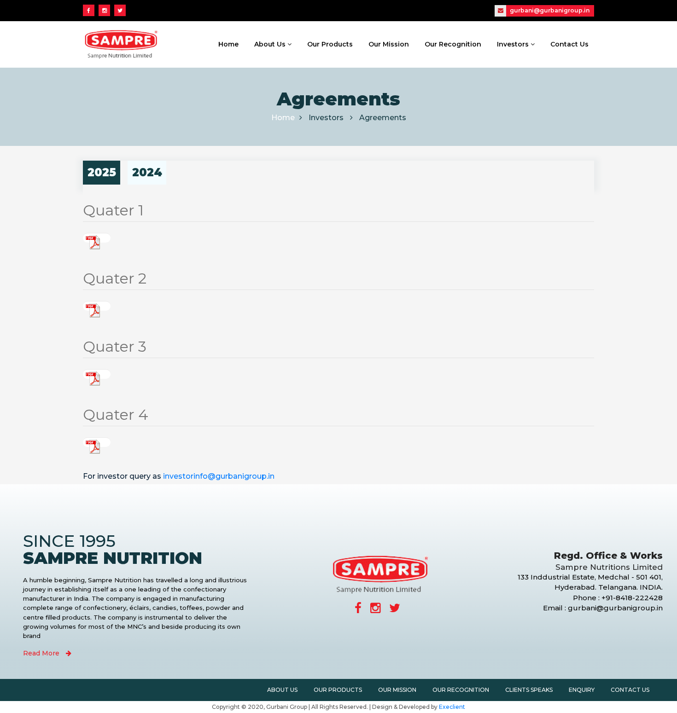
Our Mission (388, 44)
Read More (42, 653)
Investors (514, 44)
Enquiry (582, 689)
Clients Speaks (529, 689)
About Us (270, 44)
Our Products (330, 44)
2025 (102, 172)
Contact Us (569, 44)
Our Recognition (453, 44)
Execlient (452, 706)
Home (228, 44)
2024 (147, 172)
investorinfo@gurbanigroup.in (218, 476)
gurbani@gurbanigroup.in (548, 10)
